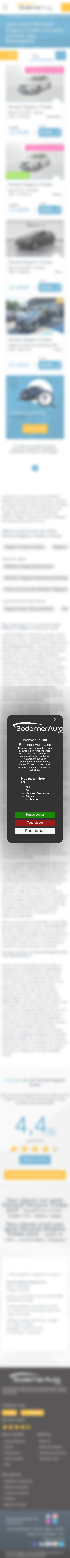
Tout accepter (35, 814)
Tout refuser (35, 822)
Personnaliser (35, 830)
